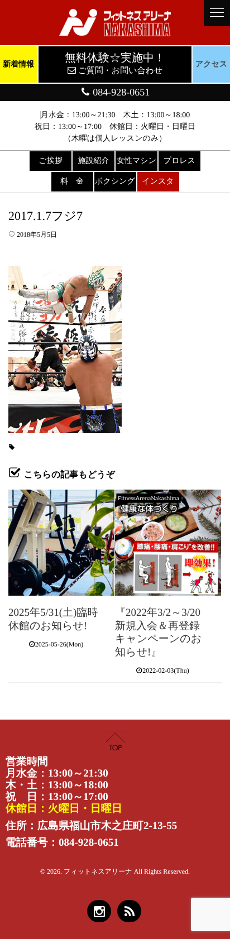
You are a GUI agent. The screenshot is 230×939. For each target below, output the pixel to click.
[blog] (129, 911)
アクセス (211, 64)
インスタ (158, 182)
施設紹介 (93, 161)
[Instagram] (99, 911)
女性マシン (136, 161)
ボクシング (115, 182)
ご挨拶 (50, 161)
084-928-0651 (120, 92)
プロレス (179, 161)
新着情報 (18, 64)
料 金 (72, 182)
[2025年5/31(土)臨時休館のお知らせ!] (61, 543)
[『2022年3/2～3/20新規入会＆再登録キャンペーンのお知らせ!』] (168, 543)
